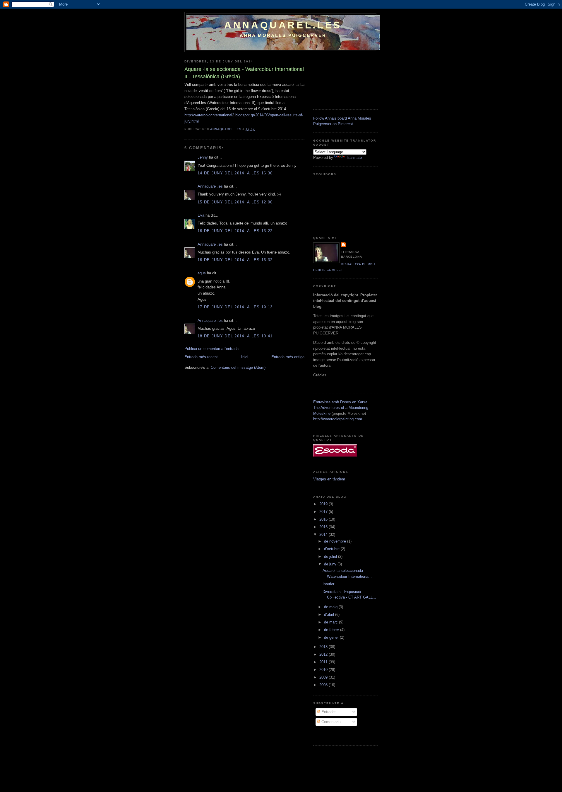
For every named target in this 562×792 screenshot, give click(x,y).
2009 (324, 677)
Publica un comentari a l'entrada (211, 348)
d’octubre (332, 549)
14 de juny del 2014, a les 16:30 (235, 173)
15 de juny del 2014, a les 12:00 (235, 202)
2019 (324, 504)
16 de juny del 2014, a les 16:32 (235, 260)
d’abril (329, 614)
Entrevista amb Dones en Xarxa (340, 402)
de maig (331, 607)
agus (202, 273)
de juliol (331, 556)
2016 (324, 519)
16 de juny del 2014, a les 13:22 (235, 231)
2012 (324, 654)
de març (331, 622)
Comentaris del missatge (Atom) (238, 367)
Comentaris (330, 722)
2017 (324, 511)
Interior (328, 584)
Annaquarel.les (283, 25)
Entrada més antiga (287, 357)
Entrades (328, 712)
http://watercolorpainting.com (337, 419)
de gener (332, 637)
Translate (354, 157)
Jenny (203, 157)
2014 (324, 534)
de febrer (332, 630)
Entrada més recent (201, 357)
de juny (330, 564)
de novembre (335, 541)
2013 (324, 647)
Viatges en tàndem (329, 479)
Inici (244, 357)
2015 (324, 527)
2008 (324, 685)
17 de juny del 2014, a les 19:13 (235, 307)
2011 (324, 662)
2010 (324, 669)
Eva (201, 215)
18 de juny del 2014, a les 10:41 (235, 336)
